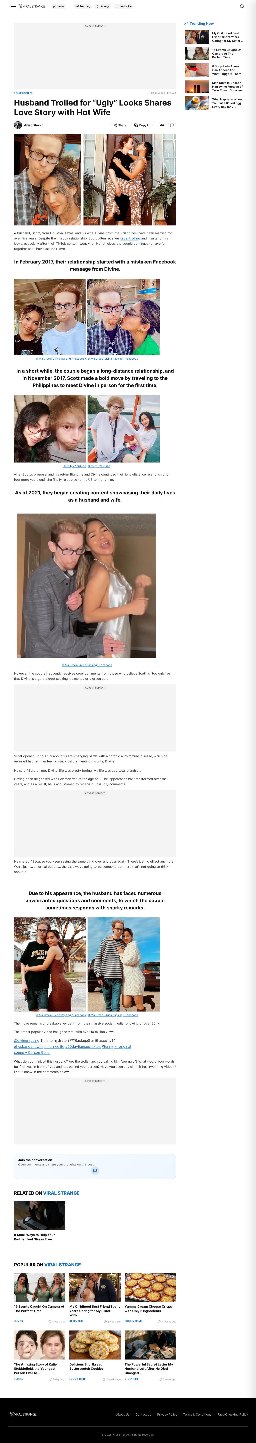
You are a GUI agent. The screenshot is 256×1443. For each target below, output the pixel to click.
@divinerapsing (26, 1040)
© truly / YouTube (74, 466)
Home (60, 6)
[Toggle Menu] (13, 6)
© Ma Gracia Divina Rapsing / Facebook (61, 358)
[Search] (242, 6)
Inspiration (126, 6)
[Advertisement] (95, 58)
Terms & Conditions (197, 1414)
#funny (107, 1046)
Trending (85, 6)
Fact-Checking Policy (232, 1414)
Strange (104, 6)
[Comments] (172, 125)
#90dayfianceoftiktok (83, 1046)
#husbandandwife (28, 1046)
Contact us (143, 1414)
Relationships (23, 93)
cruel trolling (130, 238)
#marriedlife (54, 1046)
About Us (122, 1414)
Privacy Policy (167, 1414)
